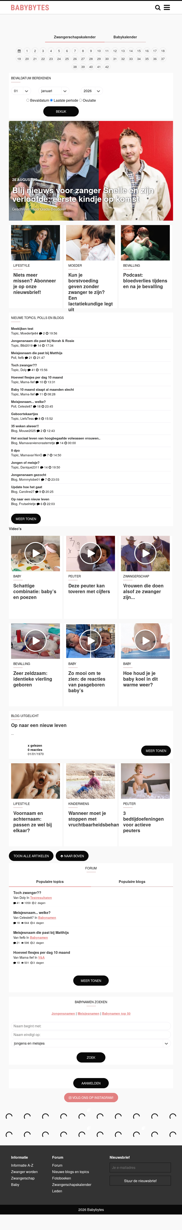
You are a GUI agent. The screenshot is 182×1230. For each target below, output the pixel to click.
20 (27, 58)
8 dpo (15, 450)
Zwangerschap (23, 1178)
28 (91, 58)
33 (131, 58)
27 (83, 58)
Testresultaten (41, 897)
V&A (41, 957)
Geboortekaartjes (24, 414)
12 (115, 51)
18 (163, 51)
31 (115, 58)
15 (139, 51)
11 (107, 51)
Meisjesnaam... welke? (28, 402)
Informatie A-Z (22, 1165)
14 (131, 51)
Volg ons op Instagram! (92, 1097)
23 (51, 58)
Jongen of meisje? (25, 462)
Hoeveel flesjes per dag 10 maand (37, 377)
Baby (15, 1184)
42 (107, 66)
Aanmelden (91, 1083)
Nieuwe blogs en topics (70, 1171)
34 (139, 58)
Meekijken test (22, 328)
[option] (91, 59)
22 (43, 58)
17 (155, 51)
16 (147, 51)
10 (99, 51)
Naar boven (73, 856)
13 (123, 51)
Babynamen (47, 917)
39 (83, 66)
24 (59, 58)
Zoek (91, 1057)
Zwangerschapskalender (71, 1184)
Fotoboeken (61, 1178)
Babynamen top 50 (116, 1013)
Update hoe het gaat (26, 487)
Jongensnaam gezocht (28, 475)
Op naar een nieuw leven (30, 499)
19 (19, 58)
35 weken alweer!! (25, 426)
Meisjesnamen (88, 1013)
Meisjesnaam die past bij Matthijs (36, 353)
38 (75, 66)
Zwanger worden (24, 1171)
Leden (57, 1190)
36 (155, 58)
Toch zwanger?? (24, 365)
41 (99, 66)
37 (163, 58)
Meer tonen (26, 519)
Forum (57, 1165)
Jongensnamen (63, 1013)
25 (67, 58)
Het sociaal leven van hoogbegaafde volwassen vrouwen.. (55, 438)
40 (91, 66)
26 (75, 58)
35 (147, 58)
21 (35, 58)
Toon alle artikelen (31, 856)
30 (107, 58)
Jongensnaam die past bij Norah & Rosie (42, 341)
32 (123, 58)
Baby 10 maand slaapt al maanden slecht (42, 389)
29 (99, 58)
